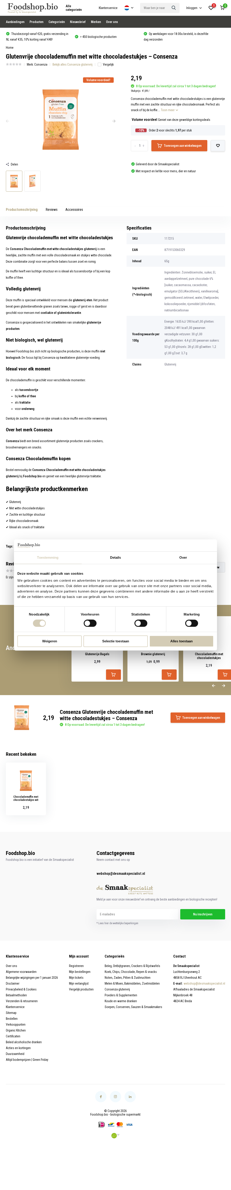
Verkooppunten (15, 1024)
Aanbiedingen (15, 22)
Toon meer (168, 110)
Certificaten (13, 1036)
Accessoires (74, 209)
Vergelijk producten (81, 989)
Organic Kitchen (16, 1030)
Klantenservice (108, 8)
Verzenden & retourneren (22, 1001)
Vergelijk (108, 64)
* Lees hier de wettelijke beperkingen (117, 923)
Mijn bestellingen (79, 972)
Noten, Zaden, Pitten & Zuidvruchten (127, 977)
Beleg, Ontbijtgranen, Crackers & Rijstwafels (132, 966)
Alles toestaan (181, 641)
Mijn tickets (76, 977)
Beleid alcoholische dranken (24, 1042)
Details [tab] (115, 557)
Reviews (52, 209)
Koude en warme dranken (121, 1001)
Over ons (112, 22)
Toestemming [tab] (47, 557)
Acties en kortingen (18, 1048)
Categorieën (57, 22)
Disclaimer (12, 983)
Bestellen (12, 1018)
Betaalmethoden (16, 995)
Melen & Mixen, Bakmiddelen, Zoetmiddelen (132, 983)
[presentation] (7, 121)
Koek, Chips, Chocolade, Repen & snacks (131, 972)
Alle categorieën (74, 7)
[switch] (90, 623)
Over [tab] (183, 557)
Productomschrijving (22, 209)
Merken (96, 22)
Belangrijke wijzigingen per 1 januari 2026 (32, 977)
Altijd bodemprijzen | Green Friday (27, 1059)
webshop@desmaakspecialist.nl (121, 873)
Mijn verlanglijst (79, 983)
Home (10, 47)
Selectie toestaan (115, 641)
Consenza (40, 64)
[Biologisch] (115, 1135)
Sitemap (11, 1013)
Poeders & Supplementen (121, 995)
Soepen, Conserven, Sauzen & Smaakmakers (133, 1007)
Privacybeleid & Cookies (21, 989)
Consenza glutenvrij (117, 989)
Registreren (76, 966)
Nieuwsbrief (78, 22)
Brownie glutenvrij (153, 654)
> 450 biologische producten (29, 37)
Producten (36, 22)
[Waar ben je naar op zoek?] (174, 8)
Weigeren (49, 641)
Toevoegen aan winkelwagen (182, 145)
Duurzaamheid (15, 1054)
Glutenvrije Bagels (97, 654)
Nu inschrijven (202, 914)
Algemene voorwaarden (21, 972)
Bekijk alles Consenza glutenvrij (72, 64)
